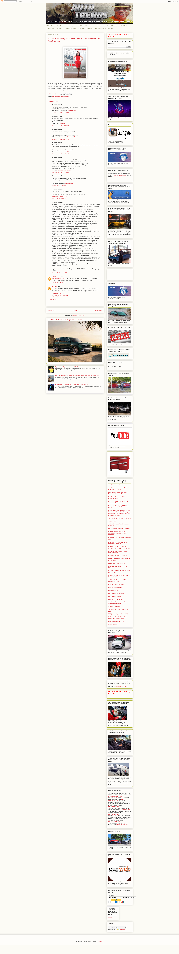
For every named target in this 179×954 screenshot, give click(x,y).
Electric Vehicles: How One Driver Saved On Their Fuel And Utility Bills (118, 547)
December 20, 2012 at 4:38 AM (60, 154)
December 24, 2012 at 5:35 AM (60, 172)
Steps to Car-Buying (114, 606)
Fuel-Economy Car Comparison (117, 555)
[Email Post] (60, 94)
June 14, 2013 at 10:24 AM (59, 198)
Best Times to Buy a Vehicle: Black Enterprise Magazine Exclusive (118, 493)
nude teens (63, 123)
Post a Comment (54, 299)
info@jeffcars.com (113, 806)
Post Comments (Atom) (78, 315)
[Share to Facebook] (69, 94)
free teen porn (72, 110)
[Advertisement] (142, 274)
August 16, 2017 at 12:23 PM (60, 296)
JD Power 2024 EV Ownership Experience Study (117, 580)
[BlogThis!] (66, 94)
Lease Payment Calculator (116, 584)
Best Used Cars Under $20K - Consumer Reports (117, 497)
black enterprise (65, 96)
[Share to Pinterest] (71, 94)
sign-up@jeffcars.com (120, 175)
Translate (122, 929)
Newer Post (51, 310)
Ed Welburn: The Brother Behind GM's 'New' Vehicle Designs (71, 384)
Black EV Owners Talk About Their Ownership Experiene (118, 502)
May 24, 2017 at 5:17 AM (59, 282)
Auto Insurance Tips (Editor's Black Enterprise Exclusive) (118, 488)
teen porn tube (71, 137)
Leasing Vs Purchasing (115, 587)
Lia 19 (67, 151)
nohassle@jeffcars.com (115, 796)
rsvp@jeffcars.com (124, 809)
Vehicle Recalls (112, 624)
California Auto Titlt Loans (59, 293)
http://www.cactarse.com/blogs (60, 196)
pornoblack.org (69, 183)
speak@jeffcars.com (122, 686)
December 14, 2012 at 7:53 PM (60, 112)
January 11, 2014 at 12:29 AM (60, 273)
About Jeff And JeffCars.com (116, 485)
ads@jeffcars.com (113, 814)
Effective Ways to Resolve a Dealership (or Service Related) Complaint (117, 533)
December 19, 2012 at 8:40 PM (60, 139)
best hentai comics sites (58, 278)
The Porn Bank (56, 276)
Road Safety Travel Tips (115, 599)
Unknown (54, 286)
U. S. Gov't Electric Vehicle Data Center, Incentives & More (117, 617)
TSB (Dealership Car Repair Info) (118, 614)
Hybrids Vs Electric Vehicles (116, 563)
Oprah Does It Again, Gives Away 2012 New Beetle (69, 366)
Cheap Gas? (112, 521)
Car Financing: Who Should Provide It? (119, 518)
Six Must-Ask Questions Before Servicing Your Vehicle (117, 602)
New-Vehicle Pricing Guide (116, 593)
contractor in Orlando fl (64, 170)
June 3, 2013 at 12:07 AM (59, 185)
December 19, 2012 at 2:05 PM (60, 126)
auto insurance (56, 96)
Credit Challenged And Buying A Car (118, 528)
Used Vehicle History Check (116, 621)
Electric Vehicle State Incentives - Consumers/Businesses (118, 542)
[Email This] (64, 94)
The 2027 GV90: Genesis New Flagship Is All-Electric (65, 320)
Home (75, 310)
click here (76, 90)
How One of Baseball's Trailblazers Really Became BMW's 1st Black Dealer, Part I (77, 375)
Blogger (100, 941)
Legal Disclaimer (113, 590)
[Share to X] (67, 94)
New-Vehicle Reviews (114, 596)
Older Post (98, 310)
